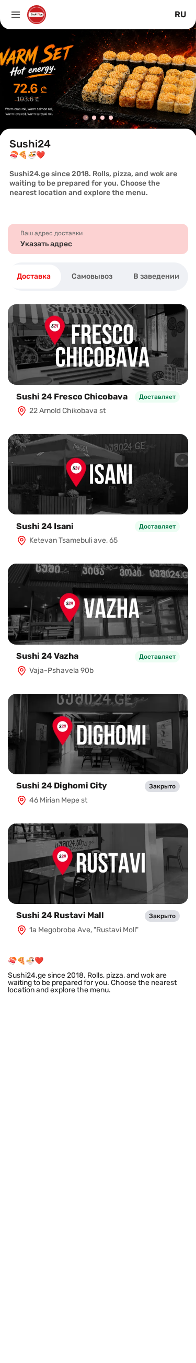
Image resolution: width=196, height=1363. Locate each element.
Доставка (34, 276)
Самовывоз (92, 276)
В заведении (156, 276)
